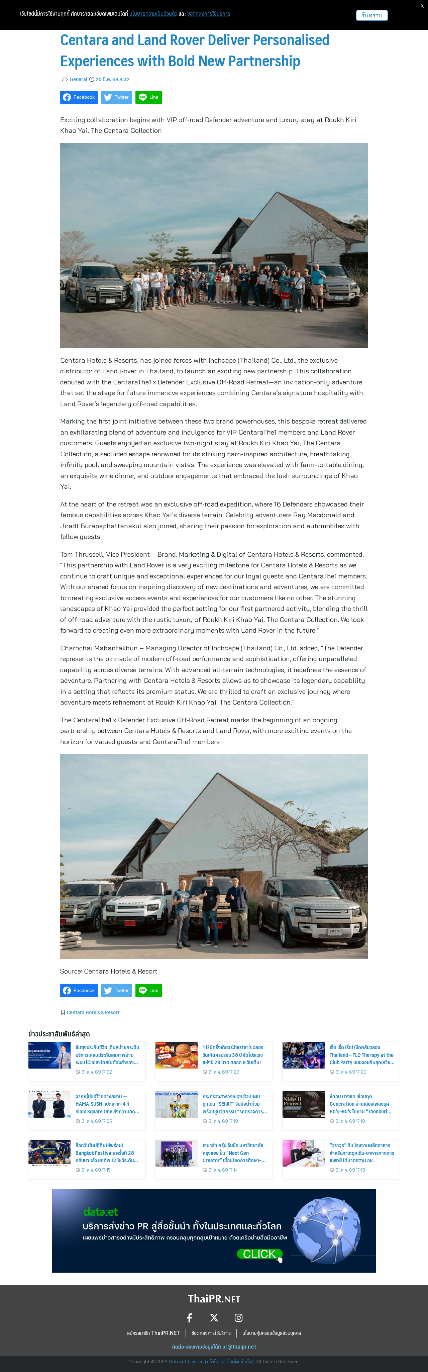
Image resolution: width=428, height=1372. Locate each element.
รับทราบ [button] (372, 15)
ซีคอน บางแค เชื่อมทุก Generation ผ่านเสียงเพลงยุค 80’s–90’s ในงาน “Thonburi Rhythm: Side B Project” (359, 1107)
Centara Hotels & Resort (93, 1012)
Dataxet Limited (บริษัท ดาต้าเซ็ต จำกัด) (211, 1362)
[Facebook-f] (189, 1317)
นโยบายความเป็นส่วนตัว (153, 13)
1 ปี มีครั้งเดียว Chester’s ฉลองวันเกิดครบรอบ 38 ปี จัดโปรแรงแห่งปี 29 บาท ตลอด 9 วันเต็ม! (233, 1054)
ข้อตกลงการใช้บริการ (208, 13)
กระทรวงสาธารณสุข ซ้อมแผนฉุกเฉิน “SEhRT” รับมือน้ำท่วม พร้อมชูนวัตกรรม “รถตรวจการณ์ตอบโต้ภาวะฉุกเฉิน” (235, 1107)
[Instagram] (238, 1317)
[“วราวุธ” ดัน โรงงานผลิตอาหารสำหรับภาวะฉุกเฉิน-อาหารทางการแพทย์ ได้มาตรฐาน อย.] (304, 1153)
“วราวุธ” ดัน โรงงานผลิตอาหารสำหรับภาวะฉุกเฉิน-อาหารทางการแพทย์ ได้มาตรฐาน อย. (362, 1152)
